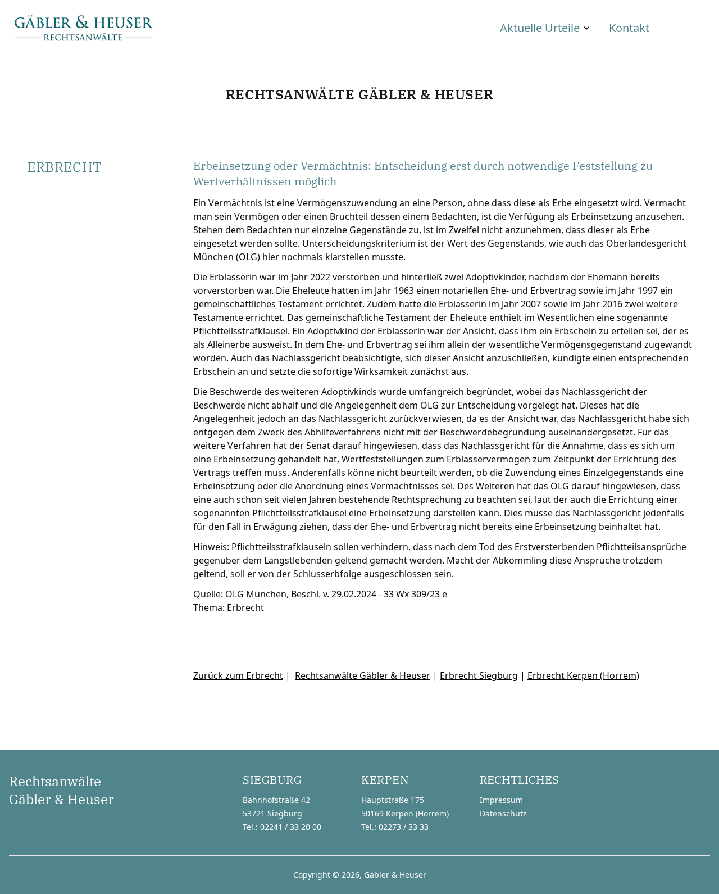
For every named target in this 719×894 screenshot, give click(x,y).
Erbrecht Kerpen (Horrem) (583, 675)
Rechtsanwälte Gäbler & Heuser (362, 675)
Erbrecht (245, 607)
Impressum (501, 800)
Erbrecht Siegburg (479, 675)
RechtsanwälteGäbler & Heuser (61, 790)
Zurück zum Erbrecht (238, 675)
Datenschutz (503, 813)
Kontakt (629, 27)
